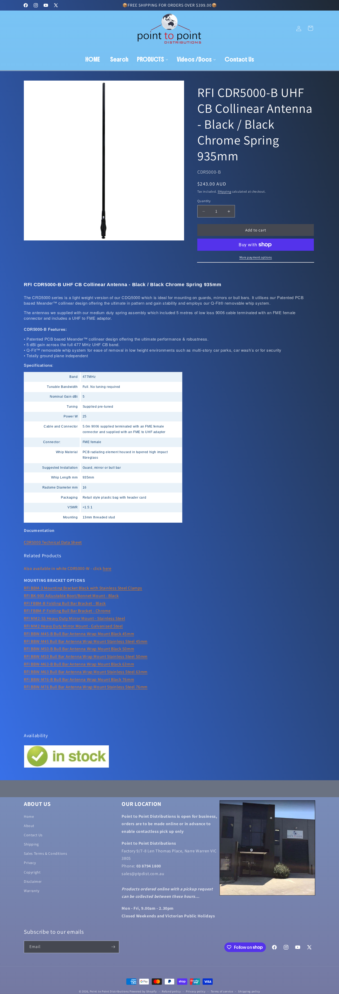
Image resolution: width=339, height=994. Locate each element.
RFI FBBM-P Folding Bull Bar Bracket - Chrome (67, 611)
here (107, 568)
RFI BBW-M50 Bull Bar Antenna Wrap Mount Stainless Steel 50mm (86, 656)
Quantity (204, 201)
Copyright (32, 872)
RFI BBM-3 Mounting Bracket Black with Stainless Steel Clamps (83, 588)
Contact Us (33, 835)
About (29, 825)
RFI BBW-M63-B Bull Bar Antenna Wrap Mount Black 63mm (79, 664)
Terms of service (222, 991)
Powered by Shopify (143, 991)
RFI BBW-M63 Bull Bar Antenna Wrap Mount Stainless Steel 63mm (86, 672)
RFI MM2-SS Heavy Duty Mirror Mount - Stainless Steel (74, 618)
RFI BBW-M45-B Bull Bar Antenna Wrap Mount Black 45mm (79, 634)
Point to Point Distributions (109, 991)
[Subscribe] (113, 947)
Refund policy (171, 991)
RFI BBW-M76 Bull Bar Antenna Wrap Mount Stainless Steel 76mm (86, 687)
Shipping (224, 191)
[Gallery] (104, 160)
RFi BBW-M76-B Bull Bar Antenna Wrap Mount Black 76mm (79, 679)
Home (29, 816)
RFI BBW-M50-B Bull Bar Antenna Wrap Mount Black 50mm (79, 649)
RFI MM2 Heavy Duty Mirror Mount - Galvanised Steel (73, 626)
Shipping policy (249, 991)
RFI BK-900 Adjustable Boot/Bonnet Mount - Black (71, 595)
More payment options (255, 257)
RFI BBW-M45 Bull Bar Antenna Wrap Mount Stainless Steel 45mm (86, 641)
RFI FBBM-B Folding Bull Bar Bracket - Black (65, 603)
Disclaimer (33, 881)
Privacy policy (196, 991)
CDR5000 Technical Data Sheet (53, 542)
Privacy (30, 863)
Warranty (31, 891)
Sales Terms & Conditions (45, 853)
